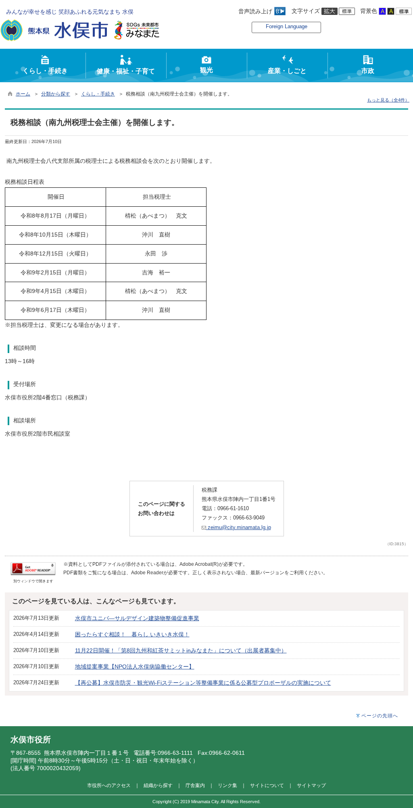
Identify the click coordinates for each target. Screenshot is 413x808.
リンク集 (227, 785)
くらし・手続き (98, 94)
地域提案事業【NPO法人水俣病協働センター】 (134, 666)
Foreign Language (286, 26)
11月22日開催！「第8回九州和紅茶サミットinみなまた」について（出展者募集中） (181, 650)
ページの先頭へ (379, 715)
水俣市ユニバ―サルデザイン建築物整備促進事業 (137, 618)
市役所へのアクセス (109, 785)
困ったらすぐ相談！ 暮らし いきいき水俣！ (132, 634)
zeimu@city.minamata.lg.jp (238, 527)
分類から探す (55, 94)
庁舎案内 (195, 785)
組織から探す (158, 785)
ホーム (23, 94)
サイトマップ (311, 785)
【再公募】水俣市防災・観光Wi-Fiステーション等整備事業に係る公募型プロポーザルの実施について (203, 682)
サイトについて (267, 785)
